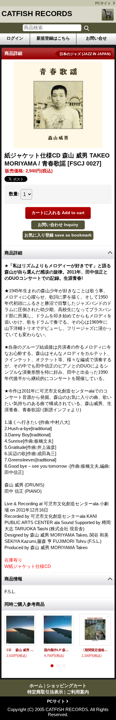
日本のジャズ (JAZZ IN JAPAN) (85, 54)
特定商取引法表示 (45, 691)
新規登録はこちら (53, 38)
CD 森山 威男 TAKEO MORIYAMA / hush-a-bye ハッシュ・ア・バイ (20, 650)
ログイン (15, 38)
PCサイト (103, 3)
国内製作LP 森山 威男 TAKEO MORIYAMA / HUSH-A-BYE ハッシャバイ (57, 650)
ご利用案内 (78, 691)
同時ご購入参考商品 (24, 604)
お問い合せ (96, 38)
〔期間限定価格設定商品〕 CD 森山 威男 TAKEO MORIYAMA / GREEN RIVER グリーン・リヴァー (95, 650)
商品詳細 (13, 252)
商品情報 (13, 578)
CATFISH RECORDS (36, 13)
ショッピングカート (108, 15)
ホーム (36, 685)
